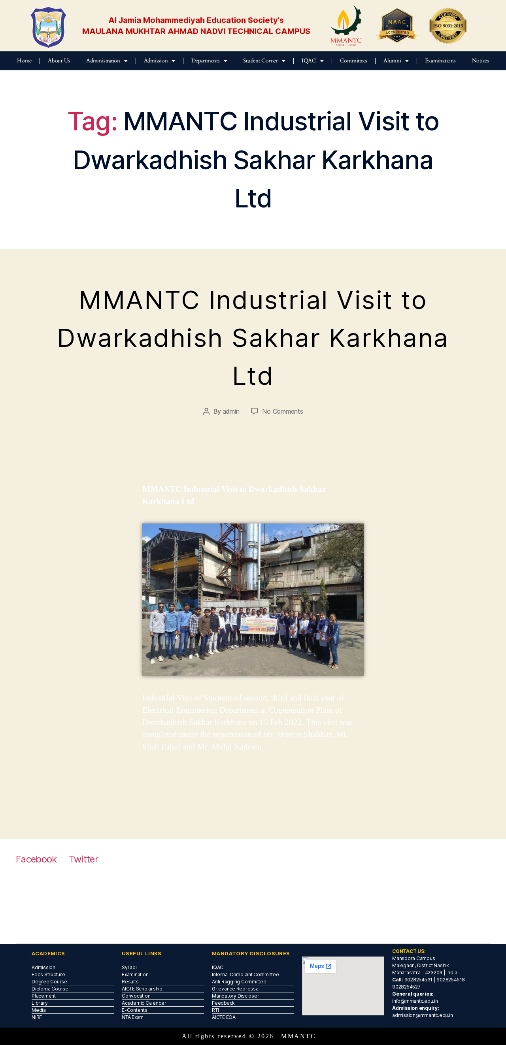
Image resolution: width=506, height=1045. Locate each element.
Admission (156, 60)
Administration (103, 60)
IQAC (309, 60)
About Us (59, 60)
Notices (480, 60)
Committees (354, 60)
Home (24, 60)
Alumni (392, 60)
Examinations (440, 60)
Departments (205, 60)
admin (231, 411)
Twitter (83, 859)
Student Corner (260, 60)
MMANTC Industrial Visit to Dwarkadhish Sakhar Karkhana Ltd (253, 337)
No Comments (282, 411)
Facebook (36, 859)
